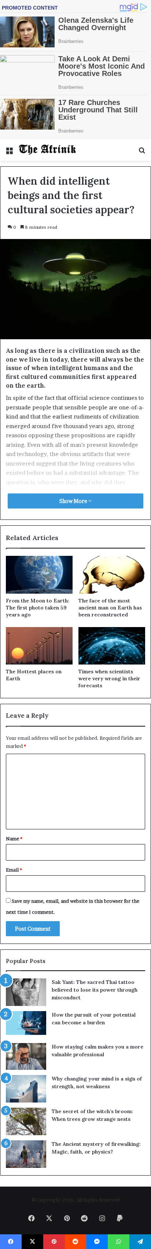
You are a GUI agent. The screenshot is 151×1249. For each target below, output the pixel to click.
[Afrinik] (47, 150)
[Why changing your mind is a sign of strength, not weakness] (26, 1089)
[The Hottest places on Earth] (39, 646)
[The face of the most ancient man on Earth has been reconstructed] (111, 575)
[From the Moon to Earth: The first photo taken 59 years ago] (39, 575)
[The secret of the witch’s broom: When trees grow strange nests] (26, 1121)
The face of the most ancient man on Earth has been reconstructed (110, 607)
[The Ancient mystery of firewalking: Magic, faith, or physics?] (26, 1154)
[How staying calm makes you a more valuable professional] (26, 1056)
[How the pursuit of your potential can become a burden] (26, 1024)
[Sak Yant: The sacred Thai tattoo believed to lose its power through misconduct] (26, 992)
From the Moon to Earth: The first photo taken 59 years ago (37, 607)
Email (14, 870)
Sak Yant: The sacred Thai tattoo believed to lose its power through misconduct (94, 990)
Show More (73, 501)
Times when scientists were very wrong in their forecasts (109, 678)
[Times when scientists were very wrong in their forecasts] (111, 646)
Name (14, 838)
